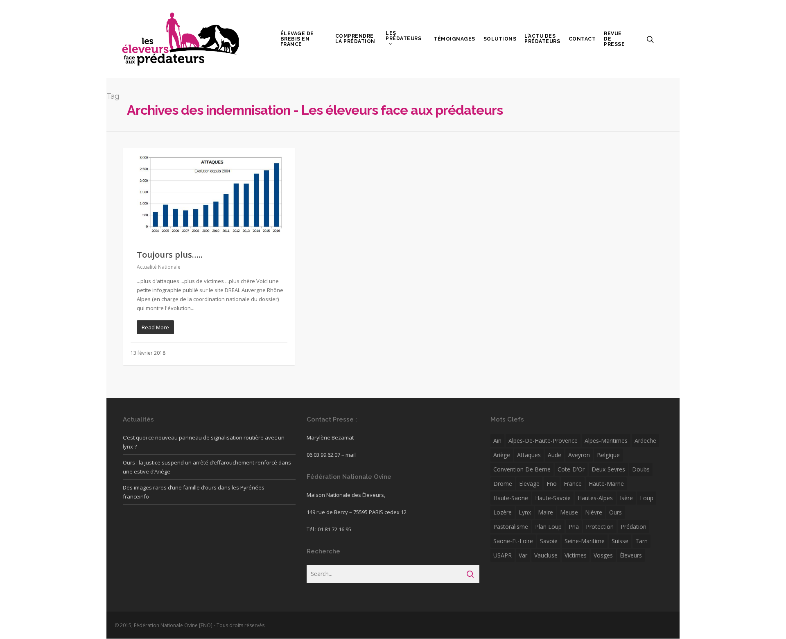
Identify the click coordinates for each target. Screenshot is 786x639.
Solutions (500, 39)
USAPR (502, 555)
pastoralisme (510, 526)
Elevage (529, 483)
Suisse (620, 541)
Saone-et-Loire (513, 541)
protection (600, 526)
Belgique (608, 455)
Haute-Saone (510, 498)
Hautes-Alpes (595, 498)
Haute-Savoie (553, 498)
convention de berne (522, 469)
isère (626, 498)
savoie (549, 541)
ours (615, 512)
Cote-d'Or (571, 469)
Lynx (525, 512)
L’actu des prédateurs (542, 39)
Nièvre (593, 512)
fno (552, 483)
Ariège (501, 455)
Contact (582, 39)
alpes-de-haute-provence (543, 440)
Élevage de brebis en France (297, 39)
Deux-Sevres (608, 469)
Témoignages (454, 39)
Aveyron (579, 455)
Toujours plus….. (170, 254)
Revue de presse (614, 39)
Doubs (641, 469)
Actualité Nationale (159, 266)
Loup (646, 498)
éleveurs (631, 555)
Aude (554, 455)
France (573, 483)
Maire (545, 512)
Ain (497, 440)
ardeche (645, 440)
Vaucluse (546, 555)
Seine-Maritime (585, 541)
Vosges (603, 555)
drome (502, 483)
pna (574, 526)
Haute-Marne (606, 483)
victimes (576, 555)
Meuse (569, 512)
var (523, 555)
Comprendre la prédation (355, 39)
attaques (529, 455)
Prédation (633, 526)
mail (351, 454)
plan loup (548, 526)
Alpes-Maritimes (606, 440)
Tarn (641, 541)
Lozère (502, 512)
